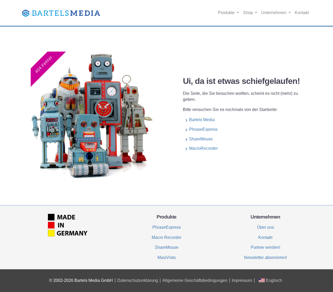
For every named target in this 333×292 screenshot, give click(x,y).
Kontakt (302, 12)
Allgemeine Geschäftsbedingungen (194, 280)
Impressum (242, 280)
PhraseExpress (203, 129)
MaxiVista (166, 257)
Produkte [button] (227, 12)
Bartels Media (202, 119)
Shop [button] (248, 12)
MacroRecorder (203, 148)
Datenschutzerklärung (137, 280)
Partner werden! (265, 247)
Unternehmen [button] (274, 12)
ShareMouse (201, 139)
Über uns (265, 227)
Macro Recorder (166, 237)
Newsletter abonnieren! (265, 257)
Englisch (273, 280)
